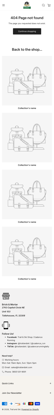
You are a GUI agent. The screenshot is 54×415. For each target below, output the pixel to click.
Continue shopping (27, 31)
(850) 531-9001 (19, 372)
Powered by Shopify (30, 409)
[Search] (43, 5)
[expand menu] (3, 5)
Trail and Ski (15, 409)
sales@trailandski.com (21, 367)
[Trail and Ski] (27, 5)
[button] (49, 5)
